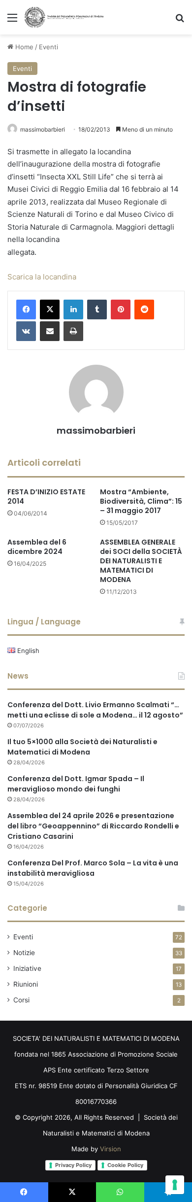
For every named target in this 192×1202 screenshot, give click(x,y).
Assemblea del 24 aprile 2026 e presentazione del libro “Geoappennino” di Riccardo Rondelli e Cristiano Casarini (93, 826)
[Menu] (12, 21)
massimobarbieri (42, 129)
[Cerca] (180, 21)
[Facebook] (26, 309)
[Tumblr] (97, 309)
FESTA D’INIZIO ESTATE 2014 (46, 496)
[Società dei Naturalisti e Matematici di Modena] (64, 17)
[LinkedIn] (73, 309)
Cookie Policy (125, 1165)
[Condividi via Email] (50, 331)
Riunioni (25, 984)
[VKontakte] (26, 331)
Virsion (110, 1149)
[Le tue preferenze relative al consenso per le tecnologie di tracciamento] (174, 1184)
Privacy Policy (73, 1165)
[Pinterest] (120, 309)
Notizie (24, 953)
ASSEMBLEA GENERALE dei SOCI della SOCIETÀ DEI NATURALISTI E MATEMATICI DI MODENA (141, 560)
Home (23, 47)
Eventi (48, 47)
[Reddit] (144, 309)
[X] (50, 309)
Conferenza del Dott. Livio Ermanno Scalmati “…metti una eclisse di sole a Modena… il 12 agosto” (95, 710)
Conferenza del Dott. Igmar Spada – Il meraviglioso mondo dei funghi (75, 784)
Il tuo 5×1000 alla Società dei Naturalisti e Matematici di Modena (82, 747)
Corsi (21, 1000)
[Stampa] (73, 331)
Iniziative (27, 968)
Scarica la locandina (41, 276)
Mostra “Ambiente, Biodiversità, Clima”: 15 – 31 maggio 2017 (141, 501)
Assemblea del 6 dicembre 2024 (36, 546)
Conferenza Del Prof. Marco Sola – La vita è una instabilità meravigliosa (92, 868)
